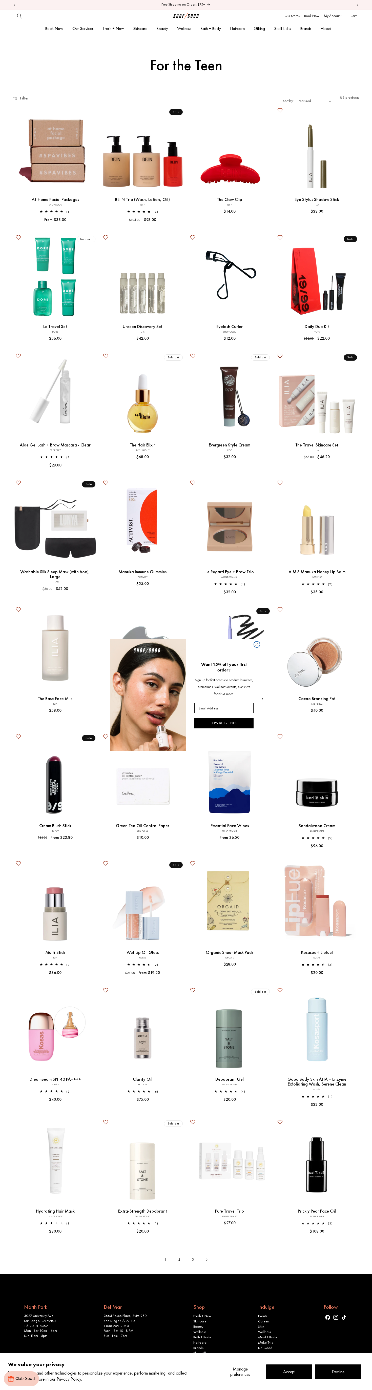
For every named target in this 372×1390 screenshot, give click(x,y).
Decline (338, 1372)
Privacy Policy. (69, 1379)
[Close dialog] (257, 644)
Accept (289, 1372)
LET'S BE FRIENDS (224, 723)
